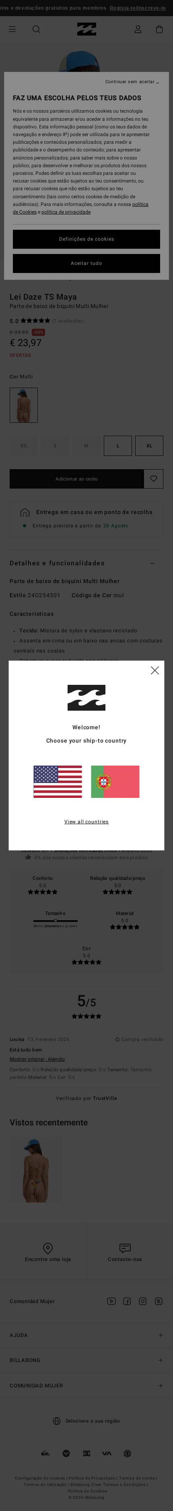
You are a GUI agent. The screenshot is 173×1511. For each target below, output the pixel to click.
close (155, 670)
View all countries (86, 821)
